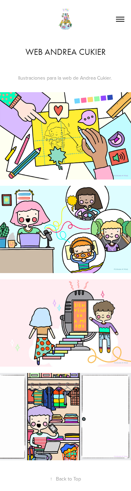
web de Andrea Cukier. (87, 77)
